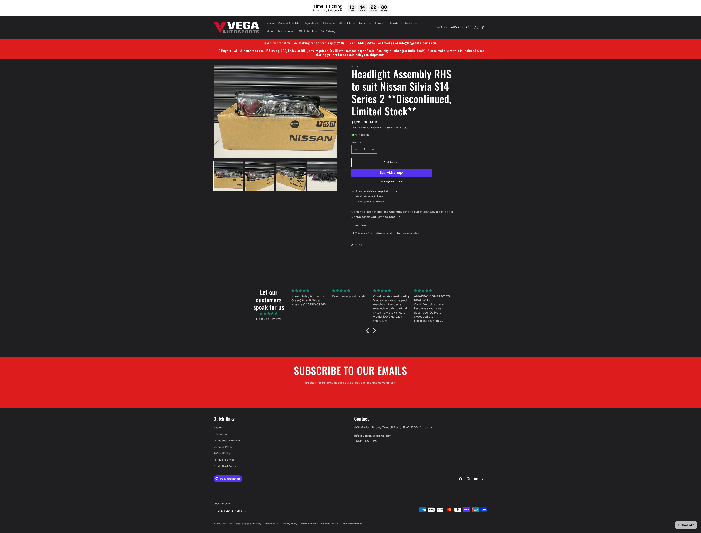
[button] (329, 23)
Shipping (374, 127)
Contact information (352, 523)
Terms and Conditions (227, 440)
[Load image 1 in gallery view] (228, 176)
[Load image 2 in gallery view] (259, 176)
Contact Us (221, 434)
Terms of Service (224, 459)
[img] (268, 313)
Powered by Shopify (251, 524)
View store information (369, 201)
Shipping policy (329, 523)
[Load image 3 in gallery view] (291, 176)
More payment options (391, 181)
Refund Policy (222, 453)
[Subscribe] (379, 397)
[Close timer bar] (697, 8)
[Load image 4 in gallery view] (322, 176)
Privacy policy (290, 523)
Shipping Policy (223, 447)
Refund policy (272, 523)
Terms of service (309, 523)
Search (218, 427)
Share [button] (358, 244)
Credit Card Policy (225, 466)
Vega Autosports (231, 524)
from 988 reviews (268, 318)
